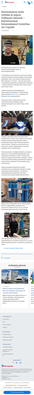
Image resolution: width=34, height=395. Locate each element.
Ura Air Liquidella (7, 324)
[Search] (24, 2)
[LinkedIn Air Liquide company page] (16, 363)
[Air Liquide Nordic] (20, 363)
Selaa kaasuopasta (7, 339)
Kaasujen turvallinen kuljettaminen (8, 350)
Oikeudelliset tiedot (10, 385)
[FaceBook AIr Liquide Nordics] (13, 363)
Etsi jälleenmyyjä (7, 334)
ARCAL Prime (14, 94)
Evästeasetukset (18, 387)
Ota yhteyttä (6, 319)
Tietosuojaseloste (22, 385)
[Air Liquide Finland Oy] (9, 2)
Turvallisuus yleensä (7, 347)
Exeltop (9, 96)
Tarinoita (5, 327)
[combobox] (24, 2)
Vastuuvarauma (7, 387)
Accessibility (27, 387)
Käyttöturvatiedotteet (8, 354)
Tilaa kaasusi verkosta (8, 337)
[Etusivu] (7, 366)
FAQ (4, 322)
